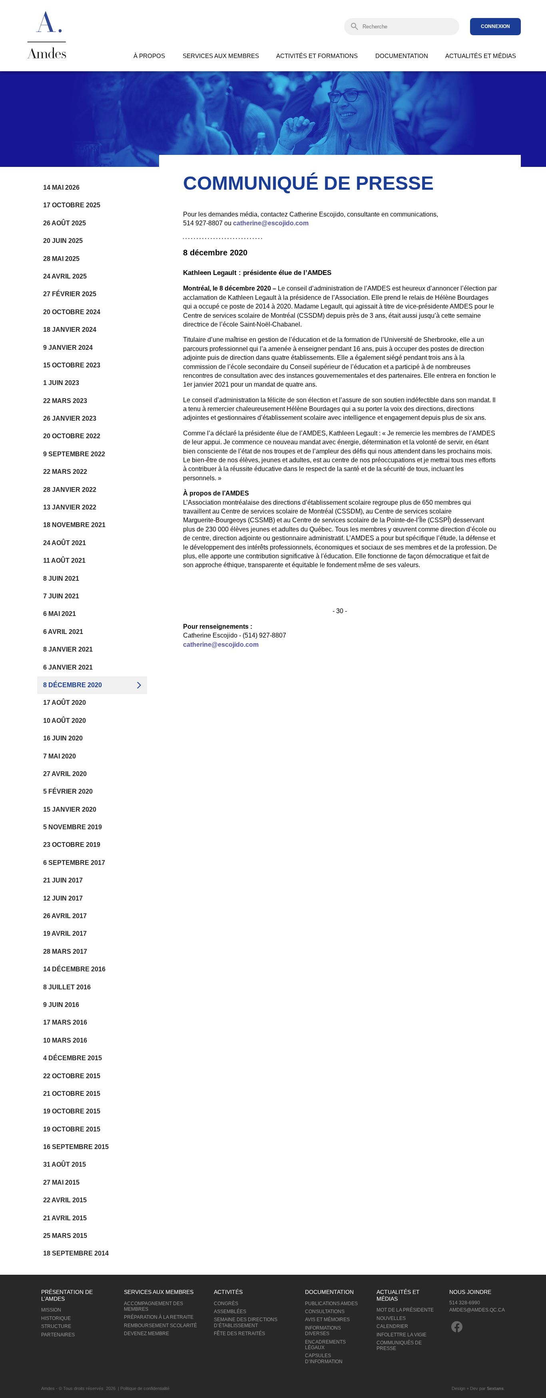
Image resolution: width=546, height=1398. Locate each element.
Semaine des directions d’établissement (245, 1322)
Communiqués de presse (399, 1345)
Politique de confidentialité (144, 1388)
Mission (51, 1310)
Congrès (226, 1303)
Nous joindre (470, 1292)
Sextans (495, 1388)
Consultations (325, 1311)
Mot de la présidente (405, 1310)
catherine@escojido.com (271, 223)
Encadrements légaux (325, 1344)
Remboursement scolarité (160, 1325)
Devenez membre (146, 1333)
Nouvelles (391, 1318)
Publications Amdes (331, 1303)
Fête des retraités (239, 1333)
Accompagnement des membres (153, 1306)
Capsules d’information (324, 1358)
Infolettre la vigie (401, 1335)
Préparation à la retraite (158, 1317)
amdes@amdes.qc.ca (477, 1310)
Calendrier (392, 1326)
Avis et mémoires (327, 1319)
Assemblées (230, 1311)
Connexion (495, 26)
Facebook (456, 1326)
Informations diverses (323, 1330)
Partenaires (58, 1335)
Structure (56, 1326)
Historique (56, 1318)
